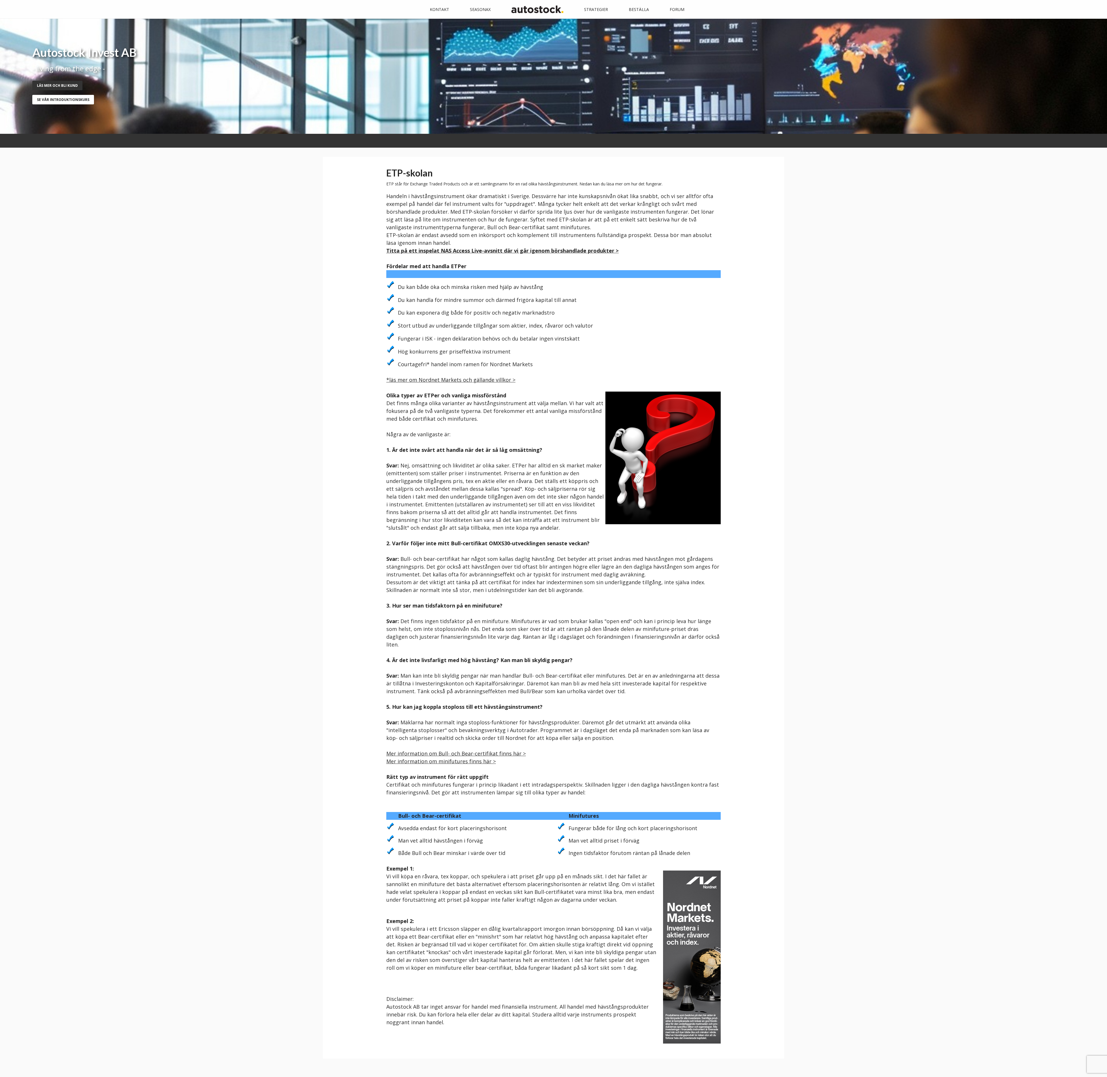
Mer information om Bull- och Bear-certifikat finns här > (456, 753)
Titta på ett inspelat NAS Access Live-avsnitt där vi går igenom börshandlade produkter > (502, 250)
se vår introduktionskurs (63, 99)
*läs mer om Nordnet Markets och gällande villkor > (450, 379)
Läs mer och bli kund (57, 85)
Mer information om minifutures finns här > (441, 761)
